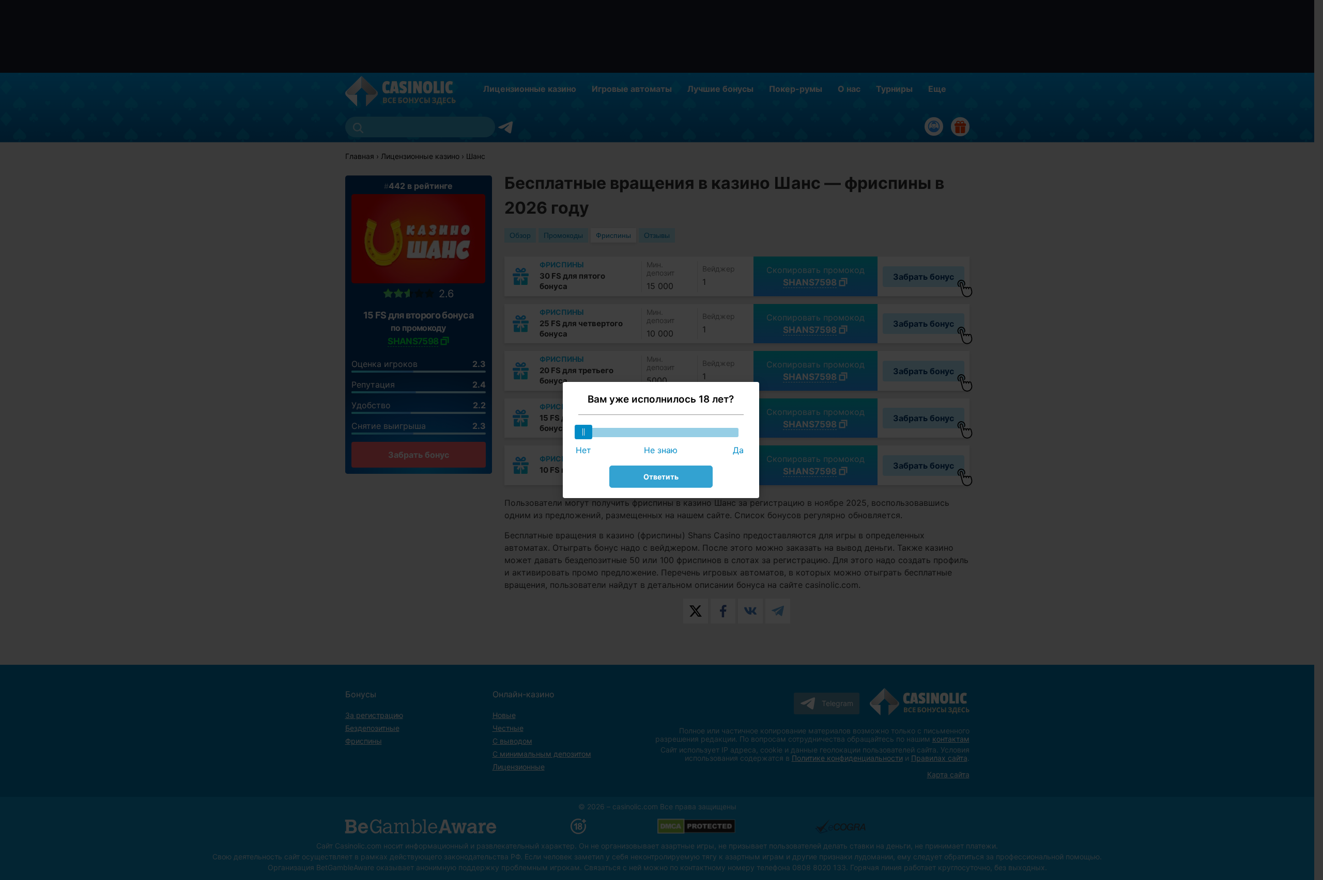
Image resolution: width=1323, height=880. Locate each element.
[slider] (583, 432)
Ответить (661, 476)
